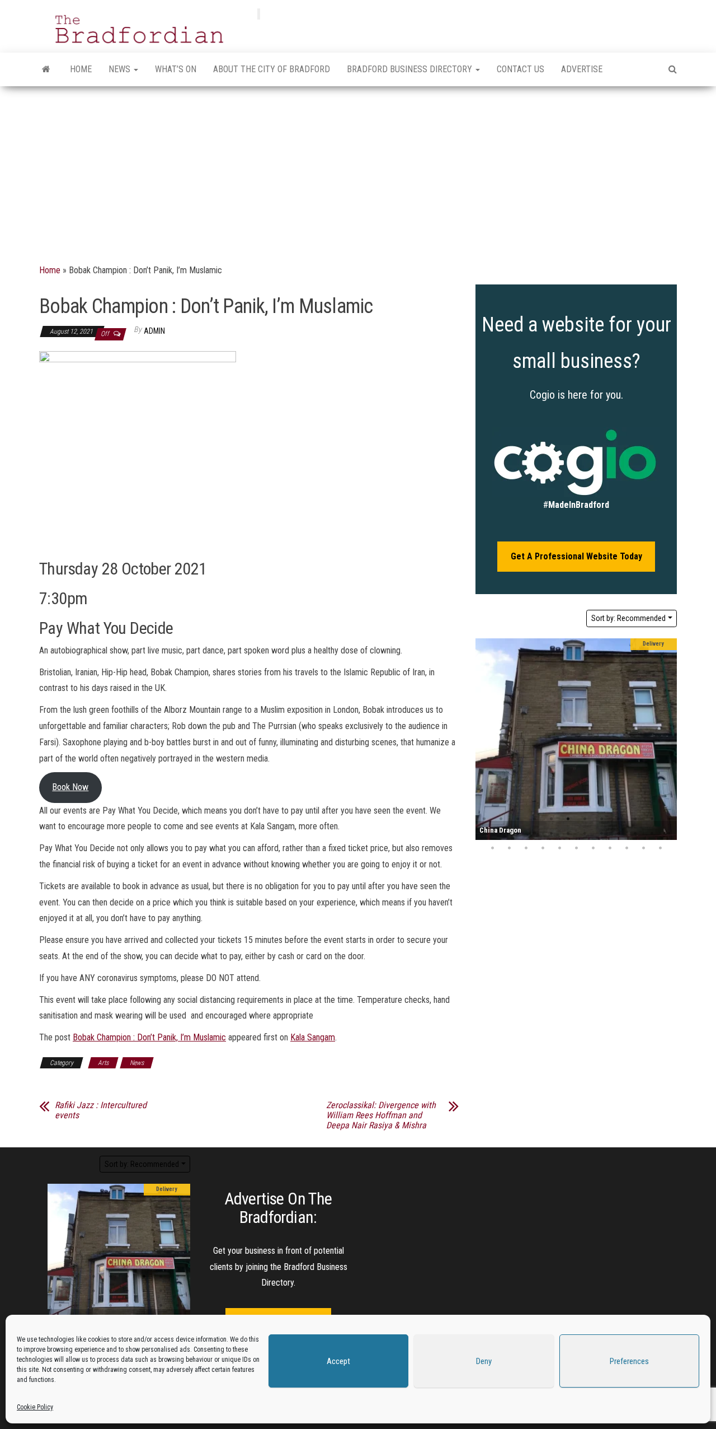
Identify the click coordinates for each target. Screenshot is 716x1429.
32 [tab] (609, 848)
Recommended (628, 618)
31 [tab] (593, 848)
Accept (338, 1361)
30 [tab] (576, 848)
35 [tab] (660, 848)
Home (81, 69)
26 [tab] (509, 848)
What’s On (175, 69)
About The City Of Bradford (271, 69)
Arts (103, 1063)
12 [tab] (668, 819)
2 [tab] (500, 819)
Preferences (629, 1361)
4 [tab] (534, 819)
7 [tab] (584, 819)
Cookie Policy (35, 1407)
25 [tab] (492, 848)
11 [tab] (651, 819)
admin (154, 330)
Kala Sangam (312, 1037)
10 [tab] (634, 819)
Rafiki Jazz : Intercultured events (101, 1110)
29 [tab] (559, 848)
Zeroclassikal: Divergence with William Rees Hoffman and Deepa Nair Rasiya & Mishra (381, 1115)
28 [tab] (542, 848)
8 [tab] (601, 819)
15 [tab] (517, 833)
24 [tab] (668, 833)
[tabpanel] (576, 739)
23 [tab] (651, 833)
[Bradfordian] (46, 69)
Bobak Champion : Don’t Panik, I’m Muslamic (149, 1037)
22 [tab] (634, 833)
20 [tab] (601, 833)
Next (665, 739)
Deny (484, 1361)
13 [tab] (483, 833)
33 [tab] (626, 848)
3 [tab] (517, 819)
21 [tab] (618, 833)
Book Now (70, 787)
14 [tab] (500, 833)
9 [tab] (618, 819)
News (121, 69)
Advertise (581, 69)
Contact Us (520, 69)
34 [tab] (643, 848)
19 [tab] (584, 833)
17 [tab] (551, 833)
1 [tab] (483, 819)
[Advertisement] (358, 170)
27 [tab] (525, 848)
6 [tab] (567, 819)
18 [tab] (567, 833)
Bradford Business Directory (410, 69)
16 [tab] (534, 833)
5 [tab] (551, 819)
